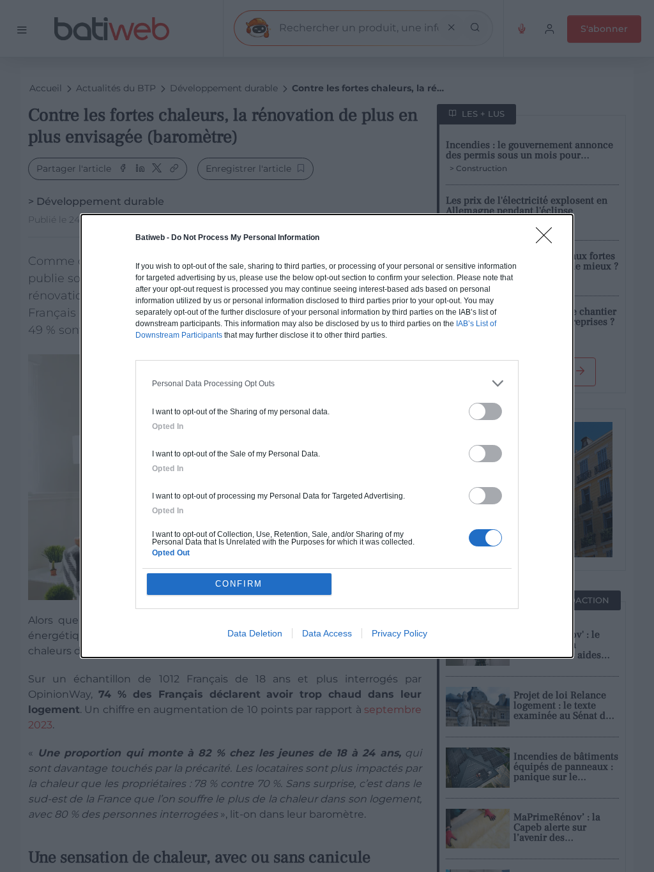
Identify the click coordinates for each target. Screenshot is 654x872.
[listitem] (327, 383)
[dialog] (327, 436)
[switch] (485, 411)
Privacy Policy (399, 633)
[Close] (548, 239)
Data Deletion (254, 633)
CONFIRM (238, 584)
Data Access (327, 633)
